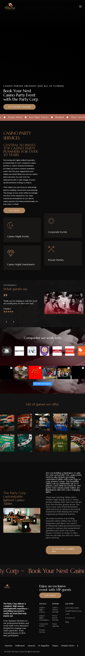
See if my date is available (19, 107)
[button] (80, 6)
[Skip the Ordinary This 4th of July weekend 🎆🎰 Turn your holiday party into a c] (6, 372)
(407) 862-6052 (72, 608)
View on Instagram (44, 384)
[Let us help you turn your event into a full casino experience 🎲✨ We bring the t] (64, 372)
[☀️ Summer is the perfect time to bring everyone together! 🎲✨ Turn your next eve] (21, 372)
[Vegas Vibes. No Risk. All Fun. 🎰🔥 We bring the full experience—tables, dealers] (49, 372)
